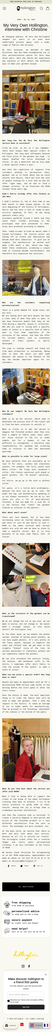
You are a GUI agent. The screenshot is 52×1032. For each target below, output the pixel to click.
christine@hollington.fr (24, 861)
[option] (26, 2)
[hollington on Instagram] (23, 966)
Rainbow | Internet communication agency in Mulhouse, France (26, 1024)
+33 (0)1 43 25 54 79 (32, 858)
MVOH (19, 20)
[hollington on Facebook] (29, 966)
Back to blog (28, 886)
